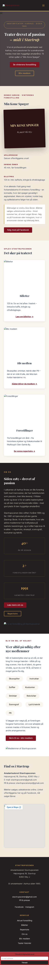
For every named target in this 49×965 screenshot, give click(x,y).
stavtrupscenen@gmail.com (24, 897)
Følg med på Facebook (18, 230)
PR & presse (24, 900)
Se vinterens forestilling (24, 64)
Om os (24, 934)
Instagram (29, 907)
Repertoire (12, 613)
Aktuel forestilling (24, 920)
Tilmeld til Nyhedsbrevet (24, 954)
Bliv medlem (24, 73)
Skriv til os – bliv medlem (21, 738)
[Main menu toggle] (43, 5)
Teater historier (24, 943)
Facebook (19, 907)
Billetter (24, 925)
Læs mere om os (15, 605)
